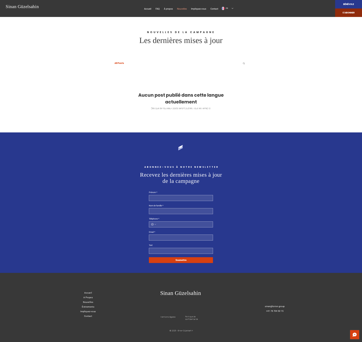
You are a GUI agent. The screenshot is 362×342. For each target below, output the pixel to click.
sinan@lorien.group (275, 306)
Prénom (153, 192)
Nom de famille (156, 205)
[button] (244, 63)
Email (152, 232)
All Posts (119, 63)
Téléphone (154, 219)
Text (151, 245)
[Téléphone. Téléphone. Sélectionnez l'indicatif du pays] (153, 224)
